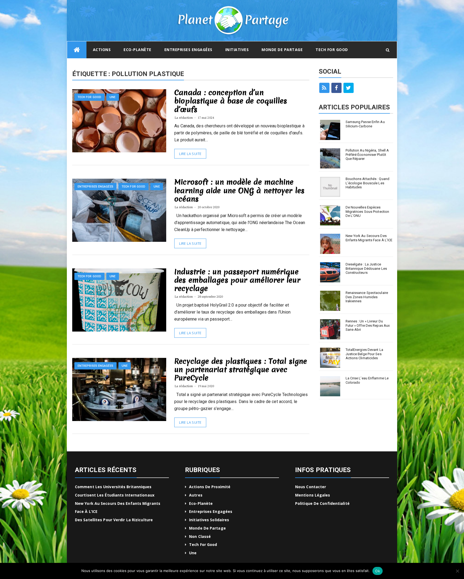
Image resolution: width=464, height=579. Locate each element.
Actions (102, 49)
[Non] (457, 571)
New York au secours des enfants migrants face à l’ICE (369, 238)
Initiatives (237, 49)
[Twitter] (348, 88)
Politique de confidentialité (322, 503)
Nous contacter (310, 486)
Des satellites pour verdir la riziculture (114, 519)
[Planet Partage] (76, 49)
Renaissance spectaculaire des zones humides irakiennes (367, 297)
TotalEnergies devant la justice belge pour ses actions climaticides (364, 354)
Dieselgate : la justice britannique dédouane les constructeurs (366, 268)
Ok (377, 571)
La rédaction (184, 118)
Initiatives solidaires (209, 519)
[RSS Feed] (324, 88)
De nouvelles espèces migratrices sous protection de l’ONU (367, 211)
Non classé (200, 536)
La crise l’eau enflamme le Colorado (367, 380)
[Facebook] (336, 88)
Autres (195, 495)
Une (112, 97)
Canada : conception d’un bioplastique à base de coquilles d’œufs (230, 100)
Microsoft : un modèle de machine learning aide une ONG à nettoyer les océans (239, 190)
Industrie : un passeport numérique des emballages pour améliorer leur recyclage (237, 280)
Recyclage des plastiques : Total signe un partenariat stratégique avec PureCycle (240, 369)
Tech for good (332, 49)
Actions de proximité (209, 486)
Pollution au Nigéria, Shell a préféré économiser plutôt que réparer (367, 154)
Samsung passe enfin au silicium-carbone (365, 124)
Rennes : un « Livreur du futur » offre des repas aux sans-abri (368, 325)
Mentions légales (312, 495)
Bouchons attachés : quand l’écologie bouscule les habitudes (368, 183)
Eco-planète (137, 49)
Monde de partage (282, 49)
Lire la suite (190, 153)
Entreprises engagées (188, 49)
